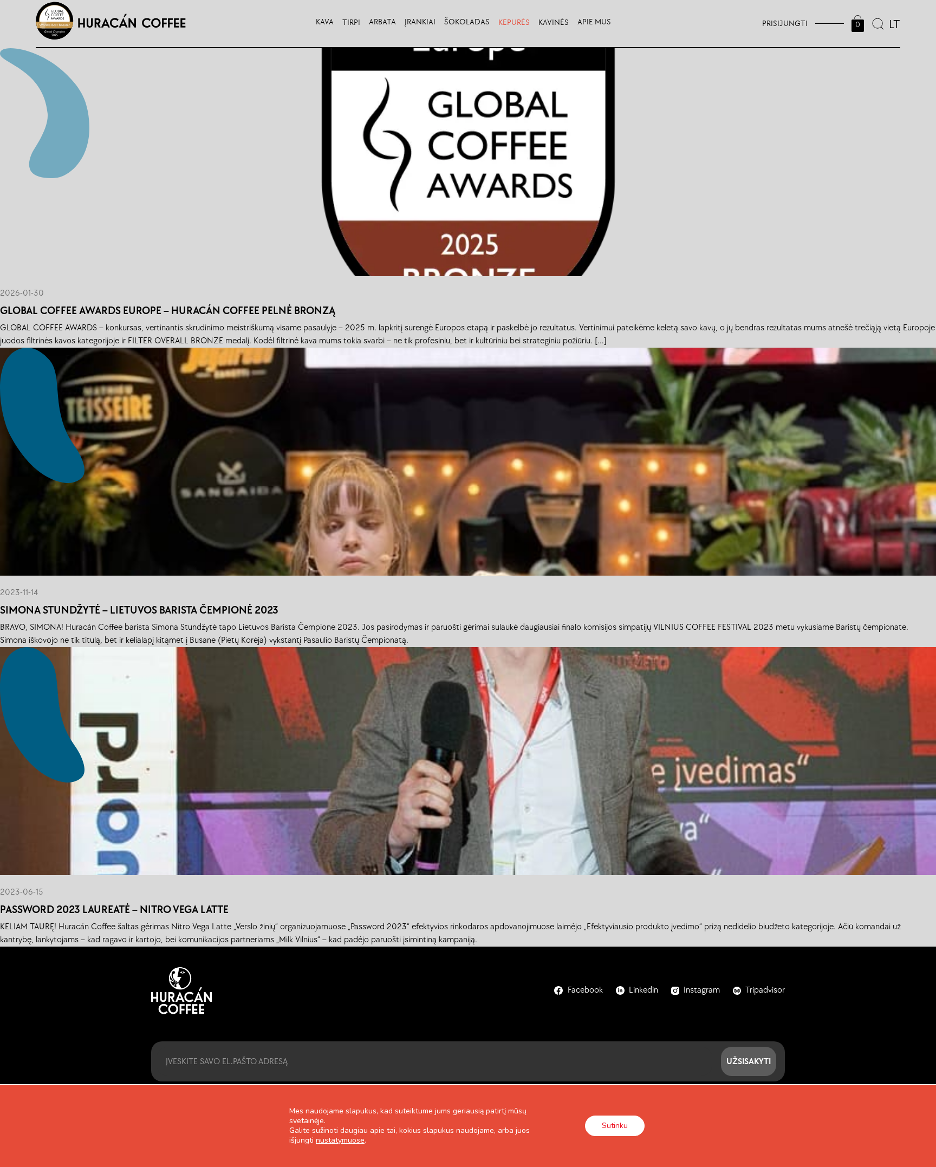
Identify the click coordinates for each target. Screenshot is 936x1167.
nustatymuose (340, 1140)
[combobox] (893, 23)
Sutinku (615, 1125)
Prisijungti (785, 23)
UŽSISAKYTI (748, 1061)
